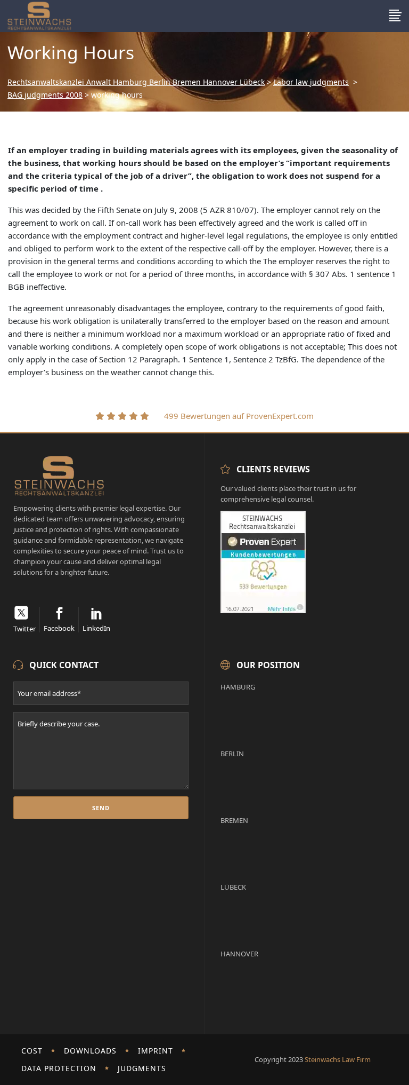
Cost (32, 1051)
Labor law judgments (311, 82)
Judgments (142, 1068)
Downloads (90, 1051)
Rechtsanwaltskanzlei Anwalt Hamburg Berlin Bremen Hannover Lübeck (136, 82)
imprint (155, 1051)
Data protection (58, 1068)
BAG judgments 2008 (45, 95)
